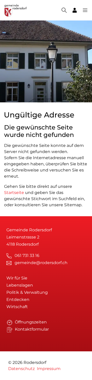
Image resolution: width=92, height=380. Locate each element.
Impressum (49, 368)
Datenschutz (21, 368)
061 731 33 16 (27, 255)
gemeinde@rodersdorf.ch (41, 262)
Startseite (14, 192)
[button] (82, 10)
